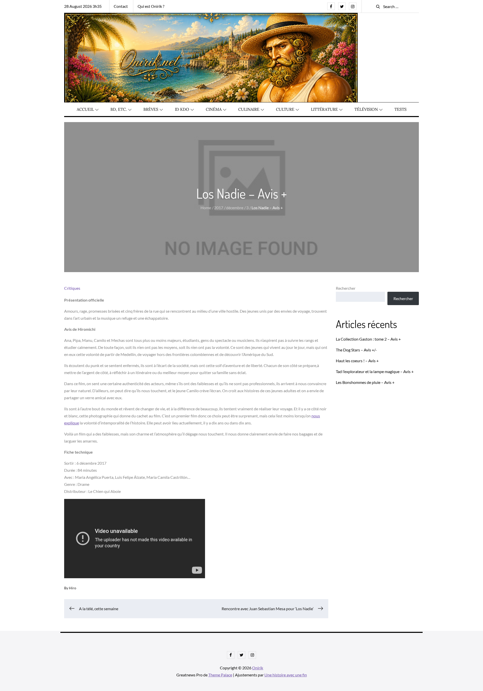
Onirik (257, 667)
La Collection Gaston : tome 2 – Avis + (368, 339)
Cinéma (214, 109)
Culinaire (248, 109)
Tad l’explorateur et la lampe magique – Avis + (375, 371)
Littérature (324, 109)
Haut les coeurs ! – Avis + (357, 360)
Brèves (150, 109)
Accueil (85, 109)
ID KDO (182, 109)
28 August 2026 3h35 (83, 6)
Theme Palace (220, 674)
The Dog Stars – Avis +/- (356, 349)
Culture (285, 109)
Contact (121, 6)
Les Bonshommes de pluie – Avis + (365, 382)
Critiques (72, 288)
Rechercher (345, 288)
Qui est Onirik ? (151, 6)
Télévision (366, 109)
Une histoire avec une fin (285, 674)
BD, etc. (118, 109)
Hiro (72, 588)
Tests (400, 109)
